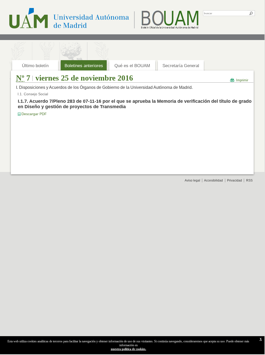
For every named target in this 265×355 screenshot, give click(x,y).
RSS (249, 180)
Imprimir (242, 80)
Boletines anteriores (84, 65)
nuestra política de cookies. (128, 349)
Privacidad (234, 180)
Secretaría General (180, 65)
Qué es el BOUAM (132, 65)
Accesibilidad (213, 180)
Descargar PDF (34, 114)
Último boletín (35, 65)
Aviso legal (192, 180)
